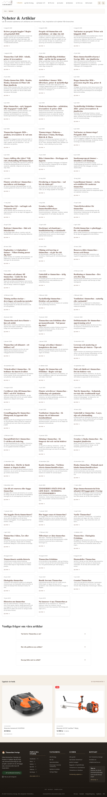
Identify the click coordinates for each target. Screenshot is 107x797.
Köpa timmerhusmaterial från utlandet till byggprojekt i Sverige (88, 489)
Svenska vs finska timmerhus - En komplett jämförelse (88, 440)
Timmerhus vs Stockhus (76, 770)
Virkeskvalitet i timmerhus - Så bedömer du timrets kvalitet (17, 370)
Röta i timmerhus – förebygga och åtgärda (53, 159)
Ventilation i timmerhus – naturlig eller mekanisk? (88, 299)
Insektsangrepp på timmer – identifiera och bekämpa (86, 159)
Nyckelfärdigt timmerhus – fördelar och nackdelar (50, 299)
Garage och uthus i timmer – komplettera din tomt (51, 346)
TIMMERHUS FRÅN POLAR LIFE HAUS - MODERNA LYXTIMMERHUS (52, 491)
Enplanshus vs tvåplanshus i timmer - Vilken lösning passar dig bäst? (17, 252)
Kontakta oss (92, 759)
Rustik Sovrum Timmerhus (50, 580)
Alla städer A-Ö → (35, 776)
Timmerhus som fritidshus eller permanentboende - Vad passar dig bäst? (52, 323)
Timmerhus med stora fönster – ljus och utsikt (17, 321)
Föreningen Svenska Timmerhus (55, 765)
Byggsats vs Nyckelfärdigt (76, 765)
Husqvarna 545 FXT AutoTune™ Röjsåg (67, 728)
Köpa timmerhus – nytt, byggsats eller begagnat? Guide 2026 (18, 107)
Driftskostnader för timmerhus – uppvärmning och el (88, 321)
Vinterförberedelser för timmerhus (84, 207)
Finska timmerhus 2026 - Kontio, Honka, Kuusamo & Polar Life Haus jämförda (18, 82)
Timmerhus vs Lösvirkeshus (77, 767)
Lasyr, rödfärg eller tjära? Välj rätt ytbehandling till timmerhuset (18, 159)
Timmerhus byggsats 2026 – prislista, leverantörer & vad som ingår (18, 134)
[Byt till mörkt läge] (103, 3)
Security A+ (50, 789)
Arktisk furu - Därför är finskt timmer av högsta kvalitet (17, 466)
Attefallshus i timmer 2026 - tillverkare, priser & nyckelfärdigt (53, 81)
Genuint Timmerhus (82, 580)
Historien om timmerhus (14, 601)
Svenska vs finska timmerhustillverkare (48, 207)
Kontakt (89, 3)
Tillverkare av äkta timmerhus (52, 535)
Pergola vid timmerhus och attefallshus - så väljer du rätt (51, 32)
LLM (46, 789)
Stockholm (34, 759)
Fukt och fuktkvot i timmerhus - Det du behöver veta (87, 370)
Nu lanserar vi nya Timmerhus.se (53, 601)
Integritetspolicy (90, 794)
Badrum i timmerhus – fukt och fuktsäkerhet (17, 229)
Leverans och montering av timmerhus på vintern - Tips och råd (87, 347)
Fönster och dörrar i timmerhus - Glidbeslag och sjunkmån (53, 392)
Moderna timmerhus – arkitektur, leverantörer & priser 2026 (53, 107)
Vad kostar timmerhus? (75, 759)
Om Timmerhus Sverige (95, 757)
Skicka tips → (94, 779)
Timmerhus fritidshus (48, 559)
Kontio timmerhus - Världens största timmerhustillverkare (51, 466)
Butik (20, 3)
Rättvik (33, 764)
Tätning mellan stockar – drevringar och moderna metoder (18, 299)
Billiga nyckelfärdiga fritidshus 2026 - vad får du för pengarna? (52, 57)
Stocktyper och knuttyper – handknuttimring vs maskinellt (52, 229)
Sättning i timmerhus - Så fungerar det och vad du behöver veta (53, 441)
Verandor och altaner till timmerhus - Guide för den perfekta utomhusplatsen (15, 277)
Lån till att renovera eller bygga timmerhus (17, 489)
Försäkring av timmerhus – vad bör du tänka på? (52, 183)
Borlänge (33, 772)
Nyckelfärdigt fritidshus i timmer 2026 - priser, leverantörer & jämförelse (88, 108)
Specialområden (54, 762)
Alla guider (72, 757)
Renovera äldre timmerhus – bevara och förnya (86, 251)
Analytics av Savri (58, 789)
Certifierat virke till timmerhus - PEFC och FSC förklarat (18, 392)
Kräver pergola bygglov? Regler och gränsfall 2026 (17, 32)
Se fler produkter (97, 681)
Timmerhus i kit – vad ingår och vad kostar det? (17, 207)
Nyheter (70, 3)
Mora (32, 761)
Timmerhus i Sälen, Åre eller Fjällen (16, 536)
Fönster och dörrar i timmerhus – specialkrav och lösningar (18, 183)
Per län (52, 3)
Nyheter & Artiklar (55, 769)
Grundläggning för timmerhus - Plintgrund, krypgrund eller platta (17, 415)
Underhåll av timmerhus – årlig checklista (52, 275)
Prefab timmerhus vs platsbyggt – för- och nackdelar (88, 229)
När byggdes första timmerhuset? (18, 514)
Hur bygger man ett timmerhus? (53, 514)
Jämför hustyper (73, 762)
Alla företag (30, 3)
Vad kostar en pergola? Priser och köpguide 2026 (88, 32)
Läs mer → (7, 46)
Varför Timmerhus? (82, 514)
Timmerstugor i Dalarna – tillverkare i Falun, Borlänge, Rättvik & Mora (51, 134)
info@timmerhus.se (94, 762)
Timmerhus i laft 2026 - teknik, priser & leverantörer (17, 57)
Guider (61, 3)
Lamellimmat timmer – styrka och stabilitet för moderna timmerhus (87, 184)
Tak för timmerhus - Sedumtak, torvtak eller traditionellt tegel (87, 392)
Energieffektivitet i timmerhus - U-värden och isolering (17, 440)
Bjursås (33, 766)
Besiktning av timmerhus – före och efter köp (87, 275)
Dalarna (33, 769)
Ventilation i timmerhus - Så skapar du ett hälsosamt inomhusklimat (51, 415)
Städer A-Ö (41, 3)
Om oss (80, 3)
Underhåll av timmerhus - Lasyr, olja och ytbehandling (88, 414)
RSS (104, 794)
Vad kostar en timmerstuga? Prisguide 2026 (86, 133)
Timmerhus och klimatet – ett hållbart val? (16, 346)
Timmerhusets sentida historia (17, 559)
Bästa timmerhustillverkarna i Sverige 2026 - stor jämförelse (87, 57)
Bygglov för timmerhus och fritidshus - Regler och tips (50, 370)
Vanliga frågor (54, 772)
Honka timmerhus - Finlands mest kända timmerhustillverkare (88, 466)
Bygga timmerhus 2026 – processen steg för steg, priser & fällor (87, 82)
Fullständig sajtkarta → (75, 774)
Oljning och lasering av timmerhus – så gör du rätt (50, 251)
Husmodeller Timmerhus (84, 559)
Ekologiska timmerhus (13, 580)
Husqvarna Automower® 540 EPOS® (14, 728)
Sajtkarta (98, 794)
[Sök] (99, 3)
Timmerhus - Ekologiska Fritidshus (84, 536)
